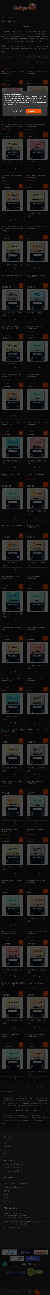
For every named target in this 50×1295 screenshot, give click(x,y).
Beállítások (15, 111)
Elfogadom (32, 111)
